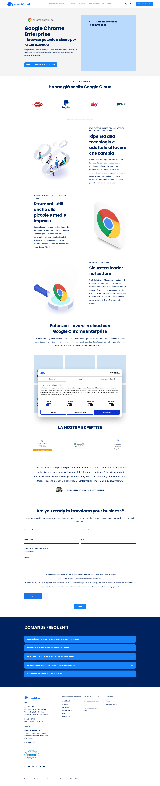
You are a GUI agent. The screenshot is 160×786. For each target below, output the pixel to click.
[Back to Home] (18, 4)
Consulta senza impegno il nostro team (40, 64)
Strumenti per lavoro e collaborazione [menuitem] (90, 705)
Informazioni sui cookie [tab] (107, 379)
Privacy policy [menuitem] (51, 778)
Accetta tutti (107, 412)
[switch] (69, 404)
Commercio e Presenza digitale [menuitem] (91, 709)
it (130, 4)
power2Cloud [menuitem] (65, 701)
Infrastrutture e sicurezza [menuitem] (91, 701)
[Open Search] (126, 4)
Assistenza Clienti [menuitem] (111, 704)
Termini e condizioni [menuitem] (73, 778)
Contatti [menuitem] (108, 701)
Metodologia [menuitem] (65, 707)
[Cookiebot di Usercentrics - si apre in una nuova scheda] (111, 372)
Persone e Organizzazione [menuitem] (57, 4)
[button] (108, 23)
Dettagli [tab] (80, 379)
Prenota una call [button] (144, 4)
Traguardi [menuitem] (64, 704)
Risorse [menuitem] (63, 713)
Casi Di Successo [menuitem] (66, 710)
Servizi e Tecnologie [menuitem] (77, 4)
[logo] (32, 697)
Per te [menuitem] (109, 4)
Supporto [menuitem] (109, 697)
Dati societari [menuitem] (41, 778)
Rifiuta (53, 412)
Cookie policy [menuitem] (61, 778)
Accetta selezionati (80, 412)
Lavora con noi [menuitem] (65, 716)
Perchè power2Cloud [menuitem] (96, 4)
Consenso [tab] (52, 379)
